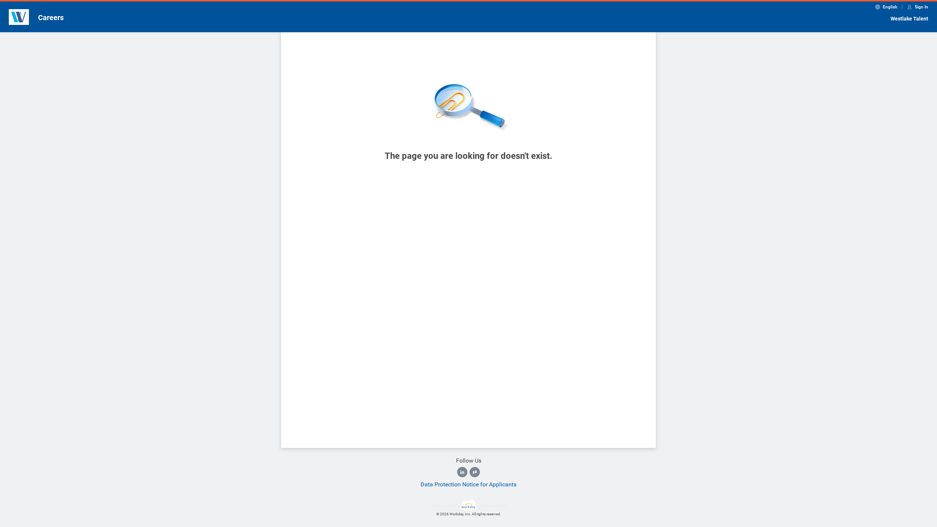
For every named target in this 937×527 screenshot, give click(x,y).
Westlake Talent (909, 19)
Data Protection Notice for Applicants (468, 484)
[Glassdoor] (475, 472)
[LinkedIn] (462, 472)
